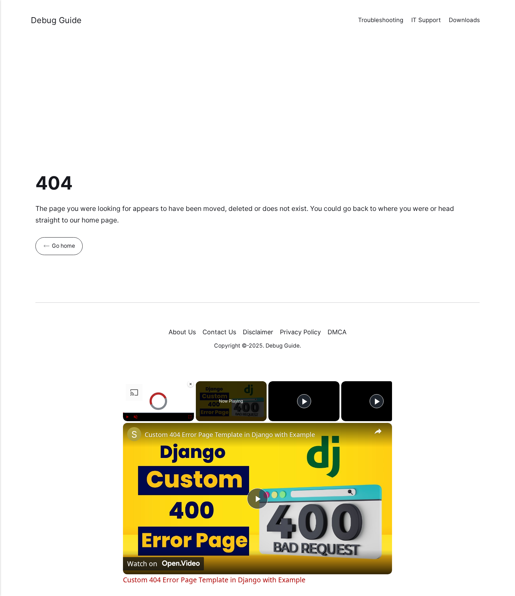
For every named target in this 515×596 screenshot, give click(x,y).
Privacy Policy (300, 332)
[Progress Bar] (158, 412)
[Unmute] (135, 417)
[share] (378, 431)
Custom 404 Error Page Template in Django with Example (230, 434)
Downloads (464, 19)
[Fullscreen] (190, 417)
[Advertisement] (257, 106)
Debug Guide (56, 20)
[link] (134, 434)
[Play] (127, 417)
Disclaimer (258, 332)
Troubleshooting (380, 19)
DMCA (337, 332)
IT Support (426, 19)
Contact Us (219, 332)
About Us (182, 332)
